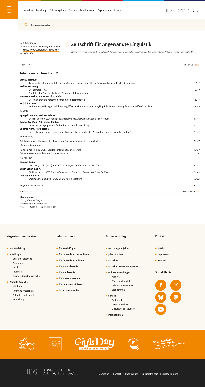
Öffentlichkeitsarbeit (23, 295)
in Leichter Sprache (69, 290)
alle (197, 65)
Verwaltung (18, 299)
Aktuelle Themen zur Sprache (123, 266)
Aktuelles (113, 260)
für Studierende (67, 272)
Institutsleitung (18, 248)
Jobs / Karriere (115, 254)
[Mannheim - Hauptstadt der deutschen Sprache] (169, 344)
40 (26, 65)
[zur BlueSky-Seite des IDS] (160, 297)
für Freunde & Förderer (70, 284)
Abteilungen (16, 254)
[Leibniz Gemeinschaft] (27, 344)
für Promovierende (68, 266)
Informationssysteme (122, 285)
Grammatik (18, 263)
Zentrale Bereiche (19, 282)
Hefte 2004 (28, 53)
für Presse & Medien (69, 278)
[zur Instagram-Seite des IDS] (175, 285)
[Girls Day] (95, 344)
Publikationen (29, 43)
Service (112, 295)
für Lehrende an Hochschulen (74, 254)
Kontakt (162, 260)
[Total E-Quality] (133, 344)
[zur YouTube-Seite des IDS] (160, 309)
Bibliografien (118, 290)
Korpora (116, 276)
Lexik (15, 267)
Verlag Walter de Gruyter (31, 200)
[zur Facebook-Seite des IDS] (160, 285)
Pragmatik (18, 271)
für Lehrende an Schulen (71, 260)
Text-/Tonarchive (120, 304)
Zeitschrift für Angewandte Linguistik (41, 50)
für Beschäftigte (67, 248)
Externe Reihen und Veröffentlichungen (42, 46)
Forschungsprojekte (118, 248)
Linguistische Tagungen (123, 308)
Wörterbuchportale (121, 281)
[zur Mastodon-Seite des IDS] (175, 297)
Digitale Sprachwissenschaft (27, 276)
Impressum (163, 254)
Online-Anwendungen (119, 272)
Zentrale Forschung (22, 258)
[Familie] (55, 344)
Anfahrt (161, 248)
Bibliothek (18, 286)
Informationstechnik (23, 290)
